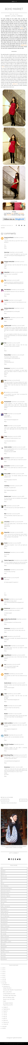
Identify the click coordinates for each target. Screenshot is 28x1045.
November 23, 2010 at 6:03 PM (16, 532)
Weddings (4, 959)
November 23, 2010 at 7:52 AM (13, 342)
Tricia (5, 436)
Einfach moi (7, 608)
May (4, 1016)
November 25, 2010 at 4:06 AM (18, 655)
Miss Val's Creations (9, 744)
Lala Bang (6, 485)
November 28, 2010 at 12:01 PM (15, 735)
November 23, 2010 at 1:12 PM (16, 485)
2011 (3, 981)
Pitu (5, 280)
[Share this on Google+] (24, 225)
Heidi (5, 636)
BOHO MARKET (14, 9)
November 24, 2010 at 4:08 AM (16, 569)
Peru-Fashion (5, 936)
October (5, 1007)
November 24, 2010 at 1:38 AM (20, 560)
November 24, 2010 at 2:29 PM (16, 608)
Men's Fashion (5, 926)
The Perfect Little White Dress (9, 995)
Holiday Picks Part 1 (7, 988)
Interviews (4, 921)
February (5, 1022)
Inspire (4, 1001)
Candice (6, 300)
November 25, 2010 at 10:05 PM (18, 683)
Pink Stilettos (7, 289)
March (4, 1020)
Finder (5, 413)
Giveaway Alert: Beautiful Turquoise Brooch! (12, 989)
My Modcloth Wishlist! (8, 1003)
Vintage (3, 956)
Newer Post (5, 800)
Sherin (5, 425)
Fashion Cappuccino (9, 560)
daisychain (6, 272)
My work (3, 934)
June (4, 1014)
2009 (3, 1026)
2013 (3, 977)
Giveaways (4, 908)
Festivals (4, 901)
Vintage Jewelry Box (9, 261)
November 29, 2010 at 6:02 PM (20, 755)
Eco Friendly (4, 886)
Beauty (3, 873)
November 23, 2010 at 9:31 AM (14, 425)
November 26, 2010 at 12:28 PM (14, 705)
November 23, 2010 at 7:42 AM (17, 325)
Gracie (5, 543)
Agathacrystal (7, 325)
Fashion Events (5, 891)
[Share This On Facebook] (16, 225)
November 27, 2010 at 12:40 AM (14, 713)
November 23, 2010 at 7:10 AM (16, 317)
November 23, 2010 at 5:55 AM (15, 300)
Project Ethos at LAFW (8, 1004)
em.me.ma (7, 457)
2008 (3, 1028)
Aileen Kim (6, 532)
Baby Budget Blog (8, 755)
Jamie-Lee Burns (8, 723)
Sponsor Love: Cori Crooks (8, 999)
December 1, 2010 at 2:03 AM (16, 767)
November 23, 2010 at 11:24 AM (18, 447)
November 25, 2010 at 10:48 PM (14, 693)
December (5, 984)
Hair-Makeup (4, 911)
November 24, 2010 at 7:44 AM (15, 599)
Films (2, 903)
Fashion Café (7, 645)
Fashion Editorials (6, 888)
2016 (3, 971)
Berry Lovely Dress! (7, 991)
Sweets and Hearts (8, 237)
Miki (5, 505)
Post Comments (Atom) (12, 802)
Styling (3, 954)
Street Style (5, 951)
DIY (2, 881)
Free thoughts (5, 906)
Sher (5, 342)
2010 (3, 982)
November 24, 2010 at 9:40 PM (17, 645)
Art (2, 868)
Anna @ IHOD (7, 473)
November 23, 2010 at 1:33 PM (17, 496)
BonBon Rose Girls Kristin (10, 619)
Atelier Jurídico (8, 447)
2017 (3, 969)
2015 (3, 973)
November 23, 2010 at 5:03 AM (17, 289)
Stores (3, 949)
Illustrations (5, 916)
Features (4, 898)
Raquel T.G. (7, 317)
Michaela (6, 599)
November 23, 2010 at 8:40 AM (17, 401)
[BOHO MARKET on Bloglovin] (14, 220)
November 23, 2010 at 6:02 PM (16, 521)
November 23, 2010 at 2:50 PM (13, 513)
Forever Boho (7, 354)
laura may (6, 252)
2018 (3, 967)
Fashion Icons (5, 893)
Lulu (5, 380)
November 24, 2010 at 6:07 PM (16, 628)
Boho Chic (4, 875)
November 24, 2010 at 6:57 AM (12, 577)
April (4, 1018)
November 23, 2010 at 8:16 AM (16, 368)
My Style (3, 931)
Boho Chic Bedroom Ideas (8, 997)
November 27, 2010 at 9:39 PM (19, 723)
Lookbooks (4, 923)
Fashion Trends (5, 896)
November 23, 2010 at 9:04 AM (14, 413)
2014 (3, 975)
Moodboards (4, 929)
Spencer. (6, 735)
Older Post (23, 800)
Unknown (6, 673)
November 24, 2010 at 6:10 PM (13, 636)
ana (5, 664)
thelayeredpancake (9, 308)
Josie (5, 693)
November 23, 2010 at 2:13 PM (13, 505)
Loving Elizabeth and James (9, 993)
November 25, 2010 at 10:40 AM (13, 664)
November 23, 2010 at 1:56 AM (16, 272)
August (5, 1011)
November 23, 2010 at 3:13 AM (13, 280)
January (5, 1024)
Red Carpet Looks (6, 941)
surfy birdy (6, 521)
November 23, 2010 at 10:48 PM (17, 552)
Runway (3, 944)
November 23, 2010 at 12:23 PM (17, 473)
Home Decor (4, 913)
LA (4, 577)
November (5, 986)
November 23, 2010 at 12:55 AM (16, 252)
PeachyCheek (7, 401)
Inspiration (4, 918)
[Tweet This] (22, 225)
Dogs (2, 883)
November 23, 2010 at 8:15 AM (17, 354)
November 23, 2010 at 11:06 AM (14, 436)
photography (5, 939)
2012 (3, 979)
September (5, 1009)
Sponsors (4, 946)
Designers (4, 878)
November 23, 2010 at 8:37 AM (11, 392)
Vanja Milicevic (7, 655)
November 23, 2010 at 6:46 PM (14, 543)
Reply (5, 248)
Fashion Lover (7, 496)
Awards (3, 870)
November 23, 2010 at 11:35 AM (16, 457)
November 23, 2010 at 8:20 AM (13, 380)
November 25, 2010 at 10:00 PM (16, 673)
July (4, 1012)
